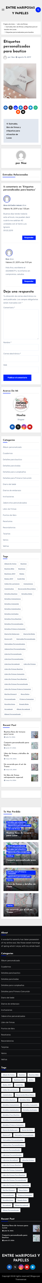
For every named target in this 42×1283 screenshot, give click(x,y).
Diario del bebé (9, 484)
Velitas (6, 546)
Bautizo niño (9, 569)
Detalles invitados (11, 614)
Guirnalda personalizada (25, 639)
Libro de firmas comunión (14, 674)
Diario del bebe (29, 634)
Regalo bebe (24, 704)
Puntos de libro (9, 515)
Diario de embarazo (11, 634)
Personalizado (10, 699)
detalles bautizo (10, 594)
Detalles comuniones (12, 599)
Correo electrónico (12, 354)
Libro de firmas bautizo (13, 669)
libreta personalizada (13, 654)
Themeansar (20, 1279)
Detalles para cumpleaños (14, 472)
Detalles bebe (26, 594)
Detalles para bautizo (12, 459)
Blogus (34, 1276)
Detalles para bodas (12, 466)
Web (5, 365)
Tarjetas (6, 534)
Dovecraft (8, 639)
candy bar (21, 579)
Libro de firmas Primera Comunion (17, 689)
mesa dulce (25, 694)
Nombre (7, 342)
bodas (21, 574)
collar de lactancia (11, 584)
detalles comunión (11, 604)
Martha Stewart (10, 694)
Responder (29, 238)
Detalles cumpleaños (12, 609)
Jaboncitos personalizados (15, 503)
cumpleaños (9, 589)
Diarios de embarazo (12, 490)
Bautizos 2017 (9, 574)
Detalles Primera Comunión (14, 629)
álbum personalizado (12, 714)
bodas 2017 (8, 579)
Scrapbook (8, 709)
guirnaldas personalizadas (14, 644)
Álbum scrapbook (23, 709)
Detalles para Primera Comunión (17, 478)
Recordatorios (9, 527)
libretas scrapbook (12, 664)
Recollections (9, 704)
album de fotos (10, 564)
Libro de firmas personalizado (16, 684)
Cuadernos (8, 453)
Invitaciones (8, 497)
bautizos (21, 569)
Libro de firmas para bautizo (15, 679)
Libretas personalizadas (13, 659)
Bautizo (24, 564)
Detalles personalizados (13, 624)
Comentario (9, 307)
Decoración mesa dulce (27, 589)
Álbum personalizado (12, 447)
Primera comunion (27, 699)
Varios (5, 540)
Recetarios (7, 521)
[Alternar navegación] (3, 9)
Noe (13, 57)
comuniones (28, 584)
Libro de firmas (9, 509)
